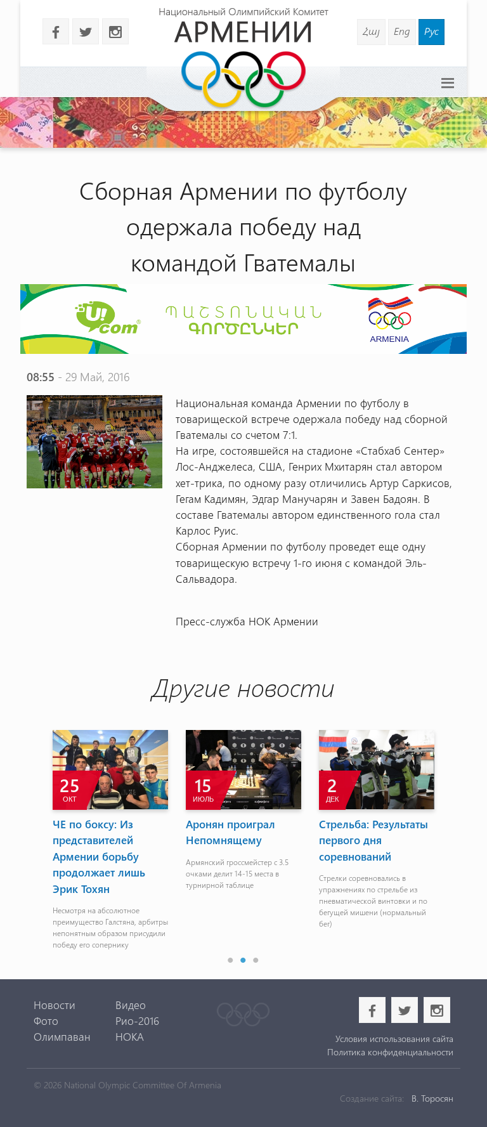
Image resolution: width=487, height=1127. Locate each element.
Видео (130, 1005)
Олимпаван (62, 1036)
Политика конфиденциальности (390, 1052)
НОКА (129, 1036)
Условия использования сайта (394, 1039)
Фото (46, 1020)
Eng (402, 30)
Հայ (371, 30)
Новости (54, 1005)
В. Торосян (432, 1098)
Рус (431, 30)
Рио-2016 (137, 1020)
